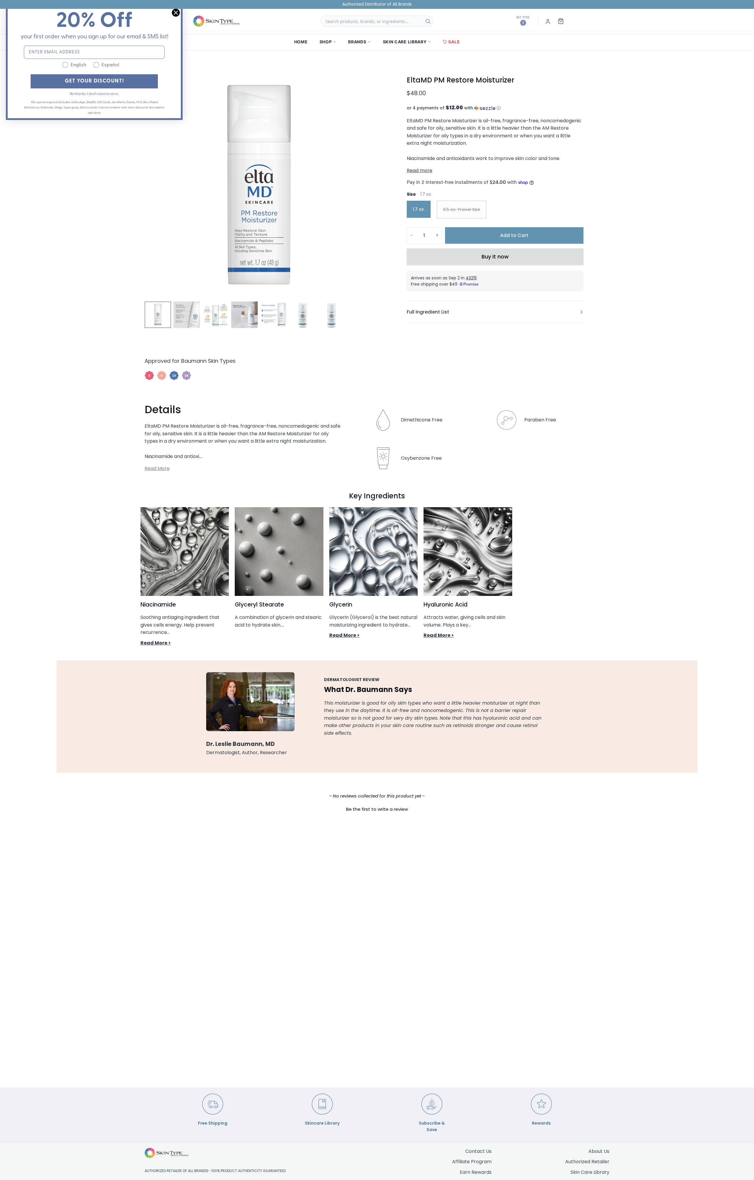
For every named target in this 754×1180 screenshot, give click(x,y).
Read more (419, 170)
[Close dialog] (175, 12)
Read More (157, 468)
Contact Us (478, 1151)
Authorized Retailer (587, 1161)
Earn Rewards (476, 1172)
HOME (301, 41)
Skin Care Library (590, 1172)
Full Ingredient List (428, 312)
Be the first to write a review (377, 809)
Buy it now (495, 256)
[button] (495, 108)
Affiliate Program (472, 1161)
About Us (598, 1151)
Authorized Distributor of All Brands (377, 4)
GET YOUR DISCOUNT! (94, 81)
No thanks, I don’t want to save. (94, 94)
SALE (454, 41)
